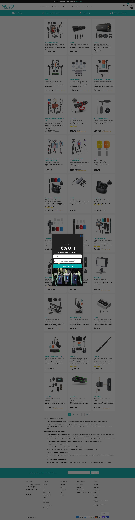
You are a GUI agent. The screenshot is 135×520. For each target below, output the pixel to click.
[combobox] (56, 261)
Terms (65, 276)
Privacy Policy (59, 276)
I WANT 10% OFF (67, 266)
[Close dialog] (81, 236)
